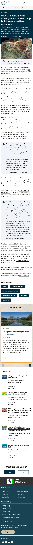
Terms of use (6, 511)
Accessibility (5, 497)
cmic (4, 286)
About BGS (5, 491)
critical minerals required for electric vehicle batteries (15, 249)
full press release (16, 269)
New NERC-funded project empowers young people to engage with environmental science (19, 428)
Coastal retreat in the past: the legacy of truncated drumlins (17, 393)
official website (24, 276)
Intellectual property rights (10, 517)
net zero (6, 300)
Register (8, 532)
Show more (8, 359)
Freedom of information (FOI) (11, 514)
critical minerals (17, 286)
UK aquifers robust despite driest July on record (18, 376)
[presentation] (3, 365)
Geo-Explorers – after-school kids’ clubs (18, 446)
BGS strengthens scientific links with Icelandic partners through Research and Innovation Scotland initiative (19, 410)
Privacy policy (6, 506)
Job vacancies (21, 497)
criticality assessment (22, 260)
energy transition (9, 295)
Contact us (5, 494)
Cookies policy (6, 508)
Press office (20, 494)
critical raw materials (10, 291)
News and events (9, 8)
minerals (24, 295)
